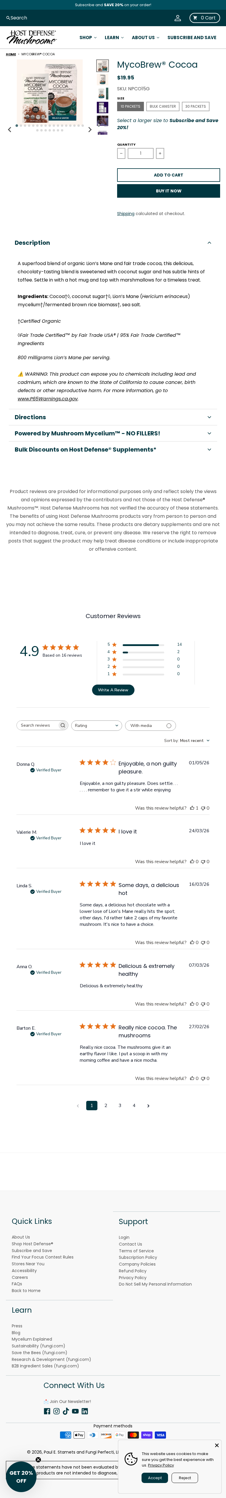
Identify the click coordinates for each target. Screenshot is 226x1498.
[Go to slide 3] (25, 125)
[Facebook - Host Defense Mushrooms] (47, 1410)
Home (11, 54)
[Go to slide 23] (58, 130)
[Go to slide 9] (50, 125)
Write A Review (113, 690)
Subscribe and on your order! (113, 4)
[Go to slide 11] (58, 125)
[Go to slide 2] (21, 125)
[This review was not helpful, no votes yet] (203, 808)
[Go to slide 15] (74, 125)
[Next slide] (90, 129)
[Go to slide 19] (41, 130)
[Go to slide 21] (50, 130)
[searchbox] (37, 725)
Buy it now (169, 191)
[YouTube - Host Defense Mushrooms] (75, 1410)
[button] (113, 243)
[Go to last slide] (10, 129)
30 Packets (195, 106)
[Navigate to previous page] (77, 1105)
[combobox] (96, 725)
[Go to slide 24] (62, 130)
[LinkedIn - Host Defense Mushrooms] (84, 1410)
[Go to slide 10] (54, 125)
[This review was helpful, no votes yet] (192, 861)
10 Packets (130, 106)
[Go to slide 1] (17, 125)
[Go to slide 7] (41, 125)
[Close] (217, 1444)
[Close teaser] (38, 1460)
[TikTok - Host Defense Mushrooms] (65, 1410)
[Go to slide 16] (78, 125)
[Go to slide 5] (33, 125)
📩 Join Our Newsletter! (67, 1401)
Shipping (125, 214)
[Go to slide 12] (62, 125)
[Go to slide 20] (45, 130)
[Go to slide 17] (83, 125)
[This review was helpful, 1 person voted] (192, 808)
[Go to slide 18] (37, 130)
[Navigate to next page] (148, 1105)
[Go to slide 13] (66, 125)
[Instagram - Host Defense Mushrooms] (56, 1410)
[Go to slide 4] (29, 125)
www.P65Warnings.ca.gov (48, 398)
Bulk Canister (163, 106)
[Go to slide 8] (45, 125)
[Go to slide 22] (54, 130)
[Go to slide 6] (37, 125)
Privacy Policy (161, 1465)
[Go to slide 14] (70, 125)
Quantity (126, 144)
